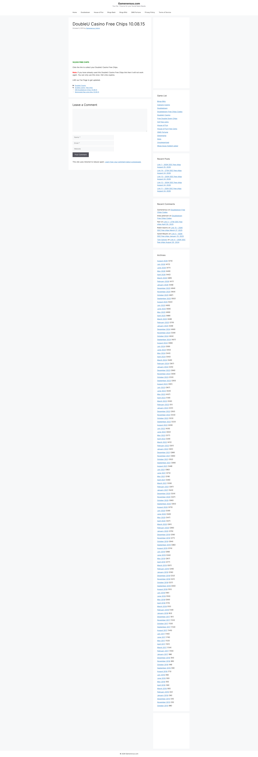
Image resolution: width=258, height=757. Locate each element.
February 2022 (163, 446)
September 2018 (164, 586)
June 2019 (161, 555)
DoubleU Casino (80, 85)
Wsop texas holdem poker (167, 146)
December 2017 (163, 617)
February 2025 (163, 322)
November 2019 (163, 538)
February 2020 (163, 528)
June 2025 (161, 309)
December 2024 (163, 329)
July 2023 (161, 387)
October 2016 (162, 665)
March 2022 (162, 442)
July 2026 (161, 264)
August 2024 (162, 343)
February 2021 (163, 487)
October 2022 (162, 418)
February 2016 (163, 692)
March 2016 (162, 689)
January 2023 (162, 408)
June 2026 (161, 268)
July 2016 (161, 675)
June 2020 (161, 514)
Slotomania (161, 136)
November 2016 (163, 661)
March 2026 (162, 278)
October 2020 (163, 500)
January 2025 (162, 326)
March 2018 (162, 606)
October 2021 (162, 459)
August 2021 (162, 466)
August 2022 (162, 425)
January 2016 (162, 695)
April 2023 (161, 398)
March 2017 (162, 648)
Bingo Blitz (123, 12)
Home (75, 12)
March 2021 (162, 483)
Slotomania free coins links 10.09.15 (87, 92)
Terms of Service (165, 12)
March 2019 (162, 565)
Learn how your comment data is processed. (123, 162)
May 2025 (161, 312)
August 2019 (162, 548)
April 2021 (161, 480)
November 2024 (163, 333)
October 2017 (162, 624)
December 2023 (163, 370)
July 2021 (161, 470)
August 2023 (162, 384)
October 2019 (162, 541)
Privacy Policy (150, 12)
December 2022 (163, 411)
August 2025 (162, 302)
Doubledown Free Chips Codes (169, 112)
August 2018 (162, 589)
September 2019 (164, 545)
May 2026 (161, 271)
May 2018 (161, 600)
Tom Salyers (162, 240)
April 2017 (161, 644)
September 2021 (164, 463)
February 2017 (163, 651)
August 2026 (162, 261)
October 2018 (162, 583)
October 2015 (162, 706)
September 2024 (164, 340)
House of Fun (98, 12)
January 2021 (162, 490)
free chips (89, 87)
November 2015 (163, 702)
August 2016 (162, 671)
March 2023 (162, 401)
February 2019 (163, 569)
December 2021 (163, 453)
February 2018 (163, 610)
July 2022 (161, 429)
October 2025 (162, 295)
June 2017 (161, 637)
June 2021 (161, 473)
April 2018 (161, 603)
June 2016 (161, 678)
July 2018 (161, 593)
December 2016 (163, 658)
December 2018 (163, 576)
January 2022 (162, 449)
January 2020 (162, 531)
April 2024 (161, 357)
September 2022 (164, 422)
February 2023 (163, 405)
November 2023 (163, 374)
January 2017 (162, 654)
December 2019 (163, 535)
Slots (159, 139)
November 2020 (163, 497)
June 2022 (161, 432)
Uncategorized (163, 142)
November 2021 (163, 456)
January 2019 (162, 572)
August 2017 (162, 630)
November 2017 (163, 620)
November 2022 (163, 415)
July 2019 (161, 552)
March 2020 (162, 524)
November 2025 (163, 292)
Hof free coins (163, 122)
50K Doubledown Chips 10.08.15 (86, 90)
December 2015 (163, 699)
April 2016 (161, 685)
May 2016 (161, 682)
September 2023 (164, 381)
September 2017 (164, 627)
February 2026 (163, 281)
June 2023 (161, 391)
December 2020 (163, 494)
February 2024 (163, 364)
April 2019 (161, 562)
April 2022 (161, 439)
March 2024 (162, 360)
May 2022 (161, 435)
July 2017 (161, 634)
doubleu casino (80, 87)
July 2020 (161, 511)
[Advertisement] (110, 43)
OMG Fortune (136, 12)
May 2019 (161, 559)
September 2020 (164, 504)
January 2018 (162, 613)
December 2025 (163, 288)
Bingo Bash (111, 12)
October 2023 (163, 377)
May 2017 (161, 641)
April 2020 (161, 521)
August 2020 (162, 507)
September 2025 (164, 299)
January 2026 (162, 285)
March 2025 (162, 319)
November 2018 (163, 579)
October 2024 (163, 336)
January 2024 (162, 367)
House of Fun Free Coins (167, 129)
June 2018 (161, 596)
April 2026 (161, 275)
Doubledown (85, 12)
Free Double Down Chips (167, 119)
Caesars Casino (163, 105)
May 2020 (161, 518)
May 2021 (161, 476)
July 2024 (161, 346)
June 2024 (161, 350)
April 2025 (161, 316)
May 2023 (161, 394)
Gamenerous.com (129, 3)
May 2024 (161, 353)
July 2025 (161, 305)
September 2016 (164, 668)
